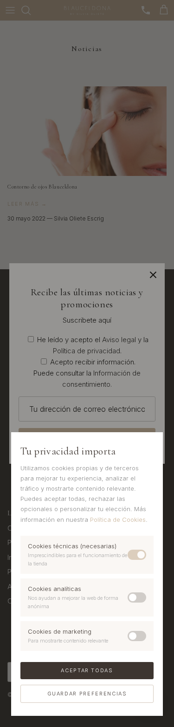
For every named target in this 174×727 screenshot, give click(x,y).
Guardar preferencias (87, 693)
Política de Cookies (118, 519)
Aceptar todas (87, 670)
